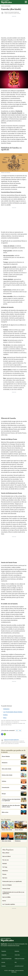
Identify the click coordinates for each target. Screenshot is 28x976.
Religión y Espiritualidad (5, 5)
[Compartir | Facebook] (2, 734)
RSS (16, 962)
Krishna (5, 715)
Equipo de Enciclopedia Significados (11, 739)
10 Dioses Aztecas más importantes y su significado (11, 800)
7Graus (12, 970)
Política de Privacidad (19, 958)
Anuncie (3, 962)
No (20, 730)
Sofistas (4, 781)
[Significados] (7, 942)
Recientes (17, 951)
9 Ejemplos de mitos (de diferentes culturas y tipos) (11, 806)
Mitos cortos (5, 812)
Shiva (4, 717)
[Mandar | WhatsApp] (5, 734)
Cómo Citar (17, 955)
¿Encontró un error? (19, 966)
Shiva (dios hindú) (6, 769)
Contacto (3, 966)
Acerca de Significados (6, 958)
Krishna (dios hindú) (7, 775)
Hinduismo (6, 709)
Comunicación (5, 787)
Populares (3, 951)
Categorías (3, 955)
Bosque (4, 793)
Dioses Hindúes (6, 756)
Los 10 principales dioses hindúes (12, 712)
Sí (16, 730)
